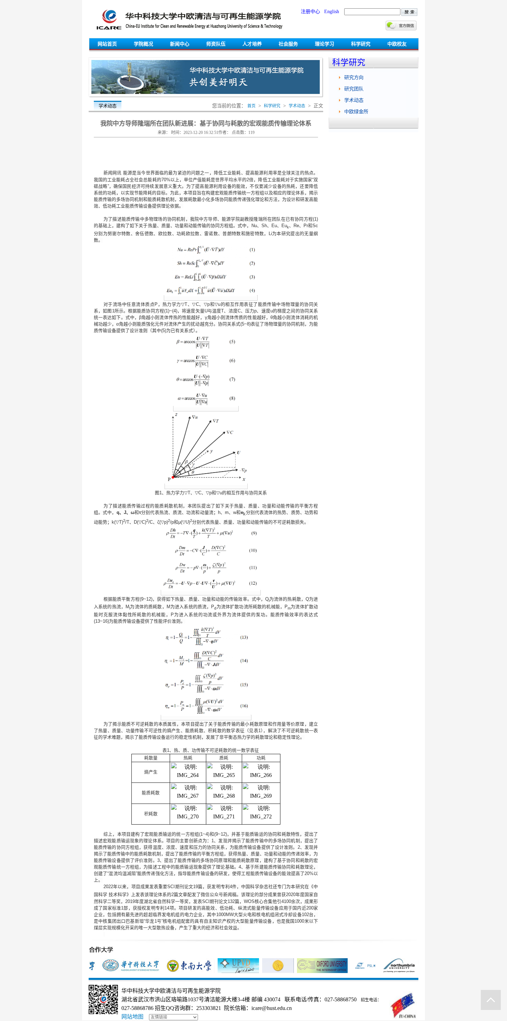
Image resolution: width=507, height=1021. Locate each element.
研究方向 (354, 77)
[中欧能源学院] (189, 32)
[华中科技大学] (121, 971)
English (331, 11)
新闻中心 (179, 44)
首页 (251, 106)
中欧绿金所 (356, 111)
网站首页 (107, 44)
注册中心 (310, 11)
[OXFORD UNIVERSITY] (313, 971)
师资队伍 (216, 44)
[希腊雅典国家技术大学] (269, 971)
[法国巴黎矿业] (356, 971)
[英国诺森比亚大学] (390, 971)
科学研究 (360, 44)
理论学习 (324, 44)
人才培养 (252, 44)
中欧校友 (397, 44)
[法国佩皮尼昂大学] (229, 971)
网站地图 (132, 1017)
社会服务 (288, 44)
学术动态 (297, 106)
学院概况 (143, 44)
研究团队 (354, 88)
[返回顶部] (491, 1000)
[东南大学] (180, 971)
